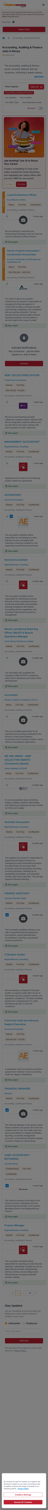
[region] (24, 1490)
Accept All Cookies (23, 1502)
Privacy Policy (23, 1489)
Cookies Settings (23, 1495)
